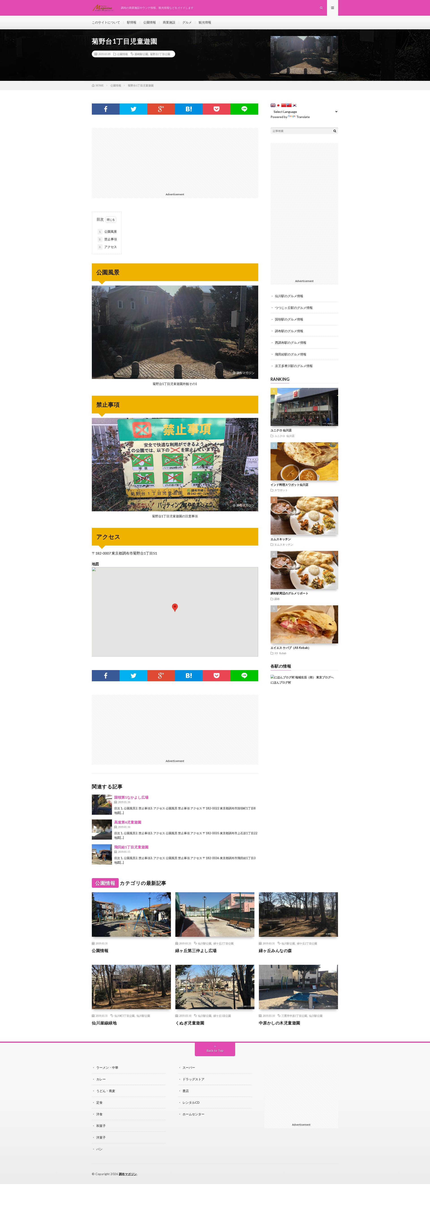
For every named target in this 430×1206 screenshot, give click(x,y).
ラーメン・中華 (107, 1067)
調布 (277, 599)
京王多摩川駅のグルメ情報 (294, 366)
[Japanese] (278, 105)
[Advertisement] (175, 159)
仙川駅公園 (204, 943)
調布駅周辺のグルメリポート (289, 593)
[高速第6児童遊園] (102, 829)
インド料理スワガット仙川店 (289, 484)
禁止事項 (108, 239)
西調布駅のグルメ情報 (290, 342)
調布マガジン (128, 1174)
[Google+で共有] (161, 109)
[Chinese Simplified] (283, 105)
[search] (334, 130)
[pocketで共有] (216, 109)
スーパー (189, 1067)
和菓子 (101, 1126)
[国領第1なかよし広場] (102, 805)
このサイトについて (106, 22)
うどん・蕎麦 (105, 1091)
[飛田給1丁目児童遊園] (102, 854)
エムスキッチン (281, 539)
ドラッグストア (193, 1079)
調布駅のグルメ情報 (289, 331)
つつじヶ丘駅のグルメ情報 (294, 308)
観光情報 (205, 22)
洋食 (99, 1114)
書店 (186, 1091)
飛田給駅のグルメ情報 (290, 354)
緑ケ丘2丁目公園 (223, 943)
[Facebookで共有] (106, 109)
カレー (101, 1079)
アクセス (108, 247)
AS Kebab (280, 653)
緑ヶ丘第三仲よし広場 (196, 950)
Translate (303, 117)
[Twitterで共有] (133, 109)
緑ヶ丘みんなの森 (275, 950)
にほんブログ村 (281, 682)
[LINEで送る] (244, 109)
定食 (99, 1102)
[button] (175, 608)
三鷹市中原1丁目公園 (294, 1015)
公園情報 (149, 22)
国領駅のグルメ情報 (289, 319)
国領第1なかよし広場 (131, 797)
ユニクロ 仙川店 (281, 430)
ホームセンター (193, 1114)
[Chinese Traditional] (289, 105)
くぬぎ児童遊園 (189, 1022)
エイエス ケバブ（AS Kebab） (291, 647)
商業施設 (169, 22)
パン (99, 1149)
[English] (273, 105)
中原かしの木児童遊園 (279, 1022)
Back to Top (215, 1050)
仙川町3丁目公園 (124, 1015)
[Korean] (294, 105)
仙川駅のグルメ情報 (289, 296)
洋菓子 (101, 1137)
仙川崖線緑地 (104, 1022)
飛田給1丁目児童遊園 (131, 847)
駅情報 (131, 22)
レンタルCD (191, 1102)
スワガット (281, 490)
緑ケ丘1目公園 (222, 1015)
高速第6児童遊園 (127, 822)
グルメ (187, 22)
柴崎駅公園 (141, 54)
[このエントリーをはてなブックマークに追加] (189, 109)
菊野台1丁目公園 (160, 54)
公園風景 (108, 231)
